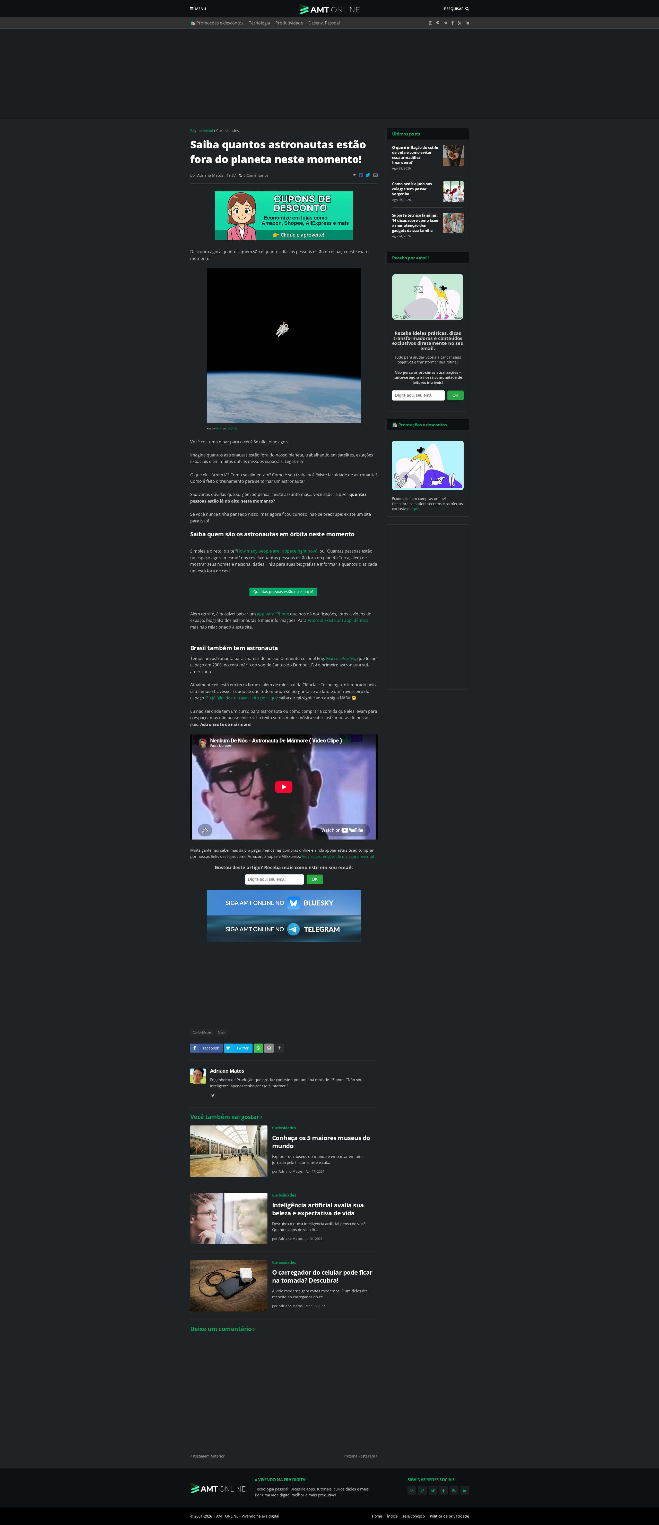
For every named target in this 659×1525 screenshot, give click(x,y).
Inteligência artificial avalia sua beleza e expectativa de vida (318, 1209)
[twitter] (213, 1095)
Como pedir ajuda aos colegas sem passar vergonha (412, 188)
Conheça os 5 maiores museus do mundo (321, 1142)
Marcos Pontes (340, 658)
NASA (219, 428)
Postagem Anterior (209, 1456)
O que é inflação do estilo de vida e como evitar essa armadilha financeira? (415, 155)
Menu (200, 8)
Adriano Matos (227, 1071)
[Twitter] (368, 175)
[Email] (375, 175)
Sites (221, 1032)
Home (377, 1516)
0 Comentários (256, 175)
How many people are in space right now (276, 551)
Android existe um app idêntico (338, 620)
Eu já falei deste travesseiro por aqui (241, 698)
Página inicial (201, 130)
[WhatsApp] (258, 1048)
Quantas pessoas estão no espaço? (283, 591)
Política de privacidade (449, 1516)
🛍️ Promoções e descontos (217, 23)
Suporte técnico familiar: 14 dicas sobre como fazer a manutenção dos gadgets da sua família (415, 223)
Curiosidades (227, 130)
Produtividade (289, 23)
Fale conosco (414, 1516)
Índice (392, 1516)
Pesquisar (454, 8)
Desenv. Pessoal (324, 23)
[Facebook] (361, 175)
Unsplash (232, 428)
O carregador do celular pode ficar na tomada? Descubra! (322, 1276)
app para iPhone (273, 614)
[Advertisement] (329, 74)
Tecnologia (259, 23)
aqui (414, 508)
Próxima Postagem (359, 1456)
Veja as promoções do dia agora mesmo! (338, 856)
